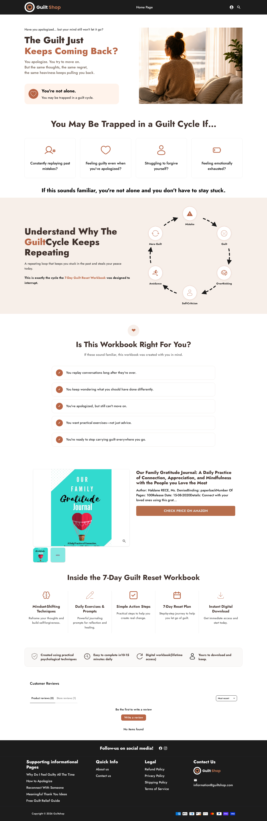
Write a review (133, 717)
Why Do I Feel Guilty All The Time (50, 774)
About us (102, 769)
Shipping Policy (156, 782)
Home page (144, 7)
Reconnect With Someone (45, 787)
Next (124, 507)
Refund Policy (155, 769)
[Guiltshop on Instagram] (165, 748)
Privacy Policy (155, 775)
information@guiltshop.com (213, 783)
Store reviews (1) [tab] (66, 698)
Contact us (103, 775)
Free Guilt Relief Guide (43, 800)
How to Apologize (39, 781)
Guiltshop (58, 813)
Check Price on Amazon (186, 510)
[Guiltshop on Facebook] (160, 748)
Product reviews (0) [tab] (42, 698)
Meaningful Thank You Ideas (46, 794)
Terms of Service (157, 789)
